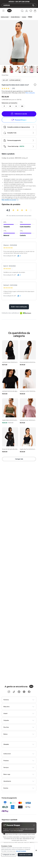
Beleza (5, 734)
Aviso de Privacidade (21, 851)
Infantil (5, 713)
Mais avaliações (30, 93)
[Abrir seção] (23, 700)
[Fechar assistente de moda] (34, 825)
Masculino (6, 706)
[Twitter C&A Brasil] (24, 691)
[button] (22, 11)
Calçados (6, 720)
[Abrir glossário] (22, 744)
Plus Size (6, 727)
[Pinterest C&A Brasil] (19, 691)
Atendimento (7, 781)
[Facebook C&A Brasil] (29, 691)
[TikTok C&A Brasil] (14, 691)
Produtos (6, 760)
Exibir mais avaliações (19, 307)
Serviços (6, 767)
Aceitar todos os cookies (25, 854)
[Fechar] (36, 850)
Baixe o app (6, 774)
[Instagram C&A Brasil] (9, 691)
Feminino (6, 699)
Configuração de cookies (9, 854)
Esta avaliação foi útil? (9, 256)
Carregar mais (19, 459)
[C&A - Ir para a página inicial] (9, 10)
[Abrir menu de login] (26, 11)
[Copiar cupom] (33, 5)
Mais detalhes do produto (10, 200)
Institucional (7, 753)
